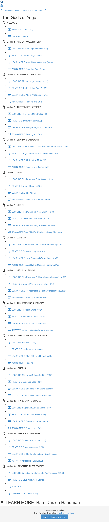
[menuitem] (1, 6)
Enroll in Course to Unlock (54, 516)
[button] (1, 2)
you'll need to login (66, 513)
